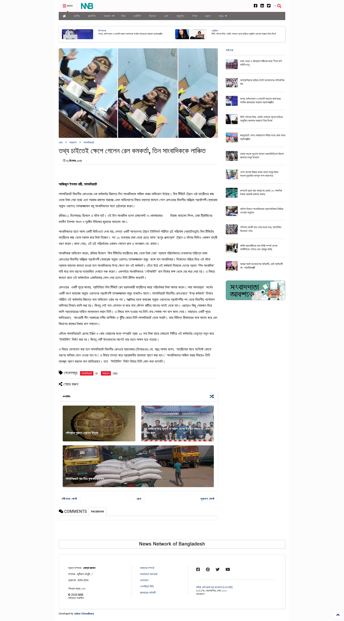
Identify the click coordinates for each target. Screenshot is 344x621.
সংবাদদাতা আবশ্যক (148, 574)
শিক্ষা (195, 16)
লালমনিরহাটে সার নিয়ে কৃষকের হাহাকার (85, 479)
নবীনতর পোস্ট (69, 498)
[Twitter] (269, 5)
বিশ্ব (123, 16)
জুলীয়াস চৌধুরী (84, 574)
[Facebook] (255, 5)
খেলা (166, 16)
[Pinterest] (208, 569)
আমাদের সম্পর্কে (147, 567)
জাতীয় (214, 30)
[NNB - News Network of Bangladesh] (87, 7)
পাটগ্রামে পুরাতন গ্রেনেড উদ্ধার (82, 433)
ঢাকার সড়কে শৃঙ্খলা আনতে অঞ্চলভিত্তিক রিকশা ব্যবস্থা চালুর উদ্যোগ (239, 33)
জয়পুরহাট (102, 30)
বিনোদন (152, 16)
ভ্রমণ (208, 16)
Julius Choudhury (84, 613)
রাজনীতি (92, 16)
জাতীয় (77, 16)
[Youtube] (228, 569)
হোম (61, 142)
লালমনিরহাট (89, 142)
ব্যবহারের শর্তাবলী (148, 592)
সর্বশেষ (229, 50)
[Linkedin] (262, 5)
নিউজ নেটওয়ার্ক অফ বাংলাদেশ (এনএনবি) (214, 587)
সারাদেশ (107, 16)
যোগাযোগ (144, 580)
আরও (221, 16)
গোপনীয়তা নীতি (147, 586)
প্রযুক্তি (181, 16)
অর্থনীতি (137, 16)
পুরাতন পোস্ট (207, 498)
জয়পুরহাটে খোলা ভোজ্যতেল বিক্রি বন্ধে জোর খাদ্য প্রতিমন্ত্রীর (122, 33)
